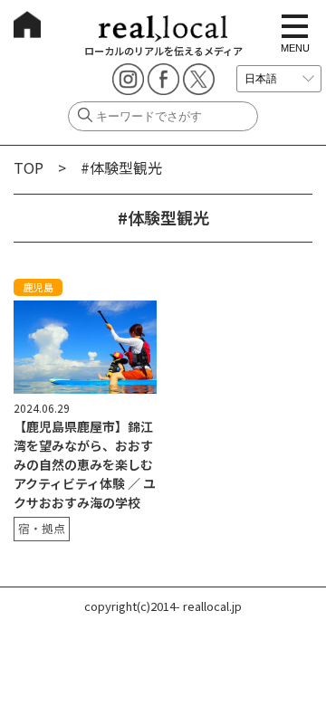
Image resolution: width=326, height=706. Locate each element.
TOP (28, 167)
